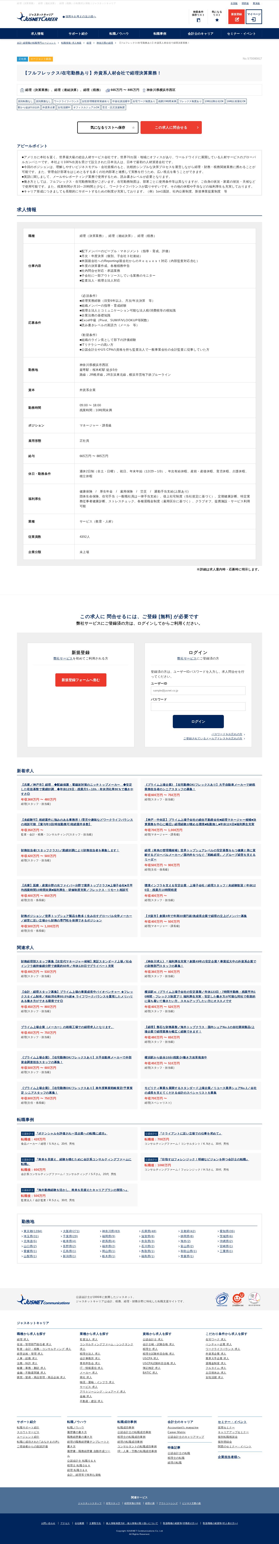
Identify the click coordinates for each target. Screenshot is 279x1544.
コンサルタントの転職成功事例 (137, 1446)
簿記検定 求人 (152, 1367)
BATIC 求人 (150, 1372)
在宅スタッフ (113, 1503)
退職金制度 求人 (216, 1363)
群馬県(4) (108, 1241)
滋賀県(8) (148, 1236)
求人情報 (37, 33)
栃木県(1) (108, 1256)
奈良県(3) (148, 1241)
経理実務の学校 (132, 1503)
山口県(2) (30, 1246)
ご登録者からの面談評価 (32, 1446)
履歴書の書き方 (77, 1432)
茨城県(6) (226, 1236)
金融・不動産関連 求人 (31, 1372)
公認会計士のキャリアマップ (186, 1436)
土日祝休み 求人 (216, 1372)
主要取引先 (95, 1523)
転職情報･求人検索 (71, 43)
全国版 (234, 3)
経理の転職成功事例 (130, 1441)
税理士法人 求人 (90, 1353)
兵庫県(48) (148, 1231)
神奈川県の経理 (105, 43)
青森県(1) (187, 1256)
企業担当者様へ (229, 1457)
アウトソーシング (168, 1503)
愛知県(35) (227, 1231)
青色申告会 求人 (90, 1363)
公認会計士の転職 (179, 1453)
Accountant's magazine (183, 1427)
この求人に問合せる (171, 127)
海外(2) (186, 1241)
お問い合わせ (48, 1523)
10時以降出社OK (214, 101)
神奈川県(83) (111, 1231)
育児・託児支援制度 (113, 107)
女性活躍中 (64, 107)
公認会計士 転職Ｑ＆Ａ (81, 1460)
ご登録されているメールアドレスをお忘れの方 (212, 738)
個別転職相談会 (228, 1436)
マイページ (254, 14)
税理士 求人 (150, 1349)
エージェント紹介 (28, 1436)
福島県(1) (148, 1256)
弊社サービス (63, 658)
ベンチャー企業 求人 (219, 1344)
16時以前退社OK (236, 101)
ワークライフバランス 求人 (223, 1349)
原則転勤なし (25, 101)
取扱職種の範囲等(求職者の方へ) (180, 1523)
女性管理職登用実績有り (95, 101)
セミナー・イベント (241, 33)
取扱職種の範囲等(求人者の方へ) (220, 1523)
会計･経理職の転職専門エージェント (36, 43)
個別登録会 (225, 1441)
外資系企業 (48, 107)
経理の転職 (175, 1462)
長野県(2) (69, 1246)
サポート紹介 (78, 33)
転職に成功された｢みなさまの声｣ (38, 1441)
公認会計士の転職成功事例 (134, 1432)
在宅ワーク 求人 (216, 1339)
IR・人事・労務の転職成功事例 (137, 1451)
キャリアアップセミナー (233, 1432)
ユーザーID (159, 683)
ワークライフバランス (66, 101)
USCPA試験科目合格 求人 (159, 1363)
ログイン (198, 721)
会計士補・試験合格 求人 (159, 1344)
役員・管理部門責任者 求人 (34, 1344)
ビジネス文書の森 (191, 1503)
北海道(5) (30, 1241)
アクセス (65, 1523)
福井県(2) (108, 1246)
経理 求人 (23, 1339)
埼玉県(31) (31, 1236)
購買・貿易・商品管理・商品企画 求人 (41, 1377)
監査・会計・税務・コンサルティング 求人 (44, 1349)
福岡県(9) (108, 1236)
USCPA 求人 (151, 1358)
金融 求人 (86, 1396)
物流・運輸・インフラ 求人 (97, 1382)
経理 (89, 43)
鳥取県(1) (148, 1251)
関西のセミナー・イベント (235, 1446)
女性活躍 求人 (214, 1377)
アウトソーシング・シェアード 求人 (103, 1391)
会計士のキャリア (201, 33)
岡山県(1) (108, 1251)
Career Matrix (177, 1432)
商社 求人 (86, 1377)
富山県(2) (187, 1246)
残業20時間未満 (167, 101)
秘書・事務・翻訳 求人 (31, 1367)
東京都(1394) (33, 1231)
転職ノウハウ (119, 33)
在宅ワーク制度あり (144, 101)
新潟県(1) (69, 1256)
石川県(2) (148, 1246)
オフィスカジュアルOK (86, 107)
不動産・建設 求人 (91, 1401)
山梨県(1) (30, 1256)
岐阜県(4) (69, 1241)
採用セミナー (226, 1427)
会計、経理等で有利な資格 (84, 1474)
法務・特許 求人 (27, 1363)
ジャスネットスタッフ (90, 1503)
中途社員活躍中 (121, 101)
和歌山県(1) (189, 1251)
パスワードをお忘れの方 (227, 734)
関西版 (245, 3)
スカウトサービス (28, 1432)
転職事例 (160, 33)
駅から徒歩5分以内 (29, 107)
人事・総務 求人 (27, 1358)
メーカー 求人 (89, 1372)
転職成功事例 (125, 1427)
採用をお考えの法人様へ (81, 16)
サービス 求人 (89, 1386)
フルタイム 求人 (216, 1367)
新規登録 (236, 14)
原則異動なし (43, 101)
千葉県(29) (70, 1236)
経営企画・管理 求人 (30, 1353)
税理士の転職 (176, 1457)
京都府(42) (188, 1231)
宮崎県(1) (226, 1246)
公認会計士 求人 (153, 1339)
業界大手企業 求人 (217, 1358)
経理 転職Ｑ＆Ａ (77, 1470)
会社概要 (79, 1523)
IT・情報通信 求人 (91, 1367)
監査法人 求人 (89, 1339)
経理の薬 (150, 1503)
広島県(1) (69, 1251)
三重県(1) (226, 1251)
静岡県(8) (187, 1236)
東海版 (256, 3)
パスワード (159, 699)
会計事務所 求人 (90, 1358)
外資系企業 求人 (216, 1353)
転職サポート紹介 (28, 1427)
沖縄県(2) (226, 1241)
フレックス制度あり (190, 101)
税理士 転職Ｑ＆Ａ (78, 1465)
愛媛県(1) (30, 1251)
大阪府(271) (71, 1231)
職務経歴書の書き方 (80, 1436)
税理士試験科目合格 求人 (159, 1353)
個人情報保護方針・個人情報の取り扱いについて (132, 1523)
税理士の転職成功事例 (131, 1436)
